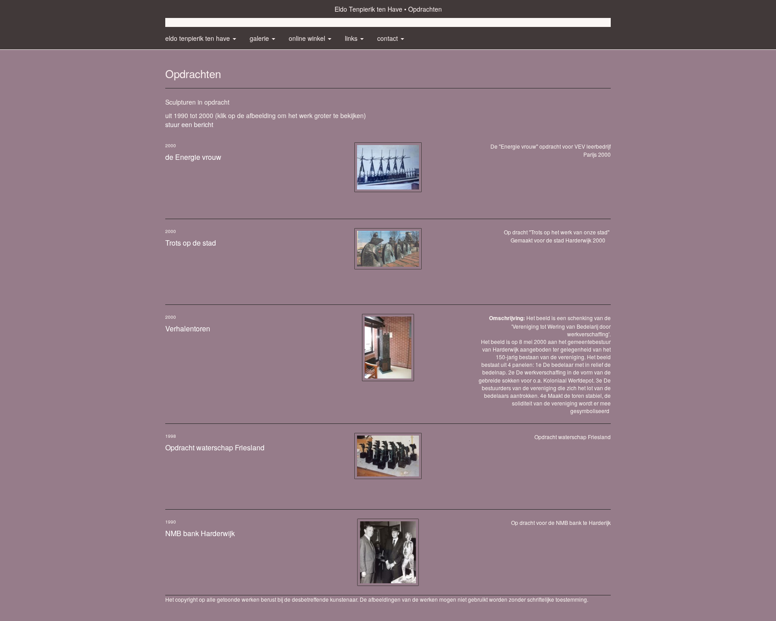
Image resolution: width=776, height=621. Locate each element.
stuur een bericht (189, 124)
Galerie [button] (260, 38)
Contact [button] (388, 38)
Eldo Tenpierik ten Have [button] (198, 38)
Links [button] (352, 38)
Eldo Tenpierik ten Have (368, 8)
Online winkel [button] (308, 38)
